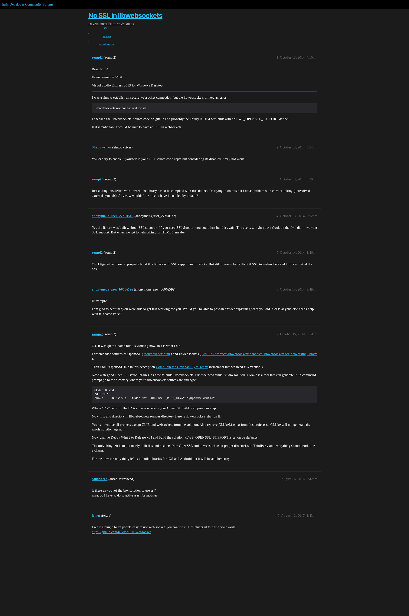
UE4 (106, 27)
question (106, 36)
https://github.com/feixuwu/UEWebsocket (121, 532)
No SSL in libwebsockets (125, 15)
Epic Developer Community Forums (27, 4)
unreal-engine (106, 44)
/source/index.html (157, 354)
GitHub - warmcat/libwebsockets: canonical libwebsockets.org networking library (259, 354)
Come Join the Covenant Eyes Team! (182, 367)
